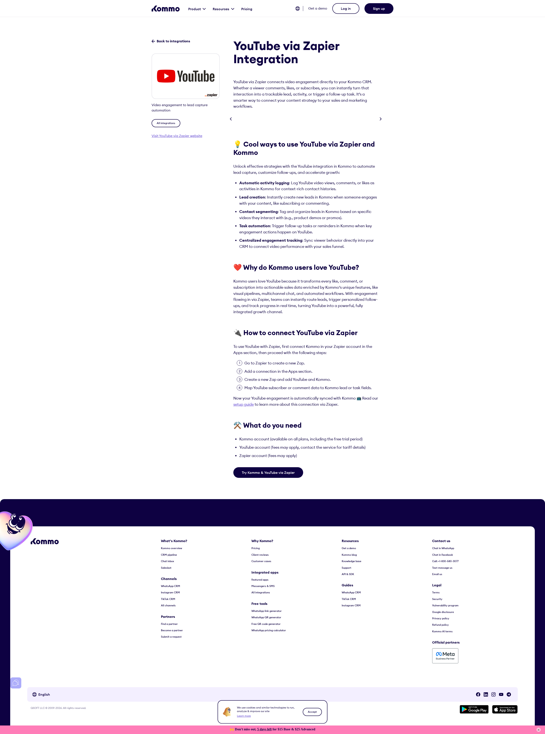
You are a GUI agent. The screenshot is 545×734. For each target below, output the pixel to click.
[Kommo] (166, 8)
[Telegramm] (509, 694)
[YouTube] (501, 694)
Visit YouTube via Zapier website (177, 136)
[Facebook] (478, 694)
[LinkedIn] (486, 694)
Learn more (244, 715)
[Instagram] (493, 694)
